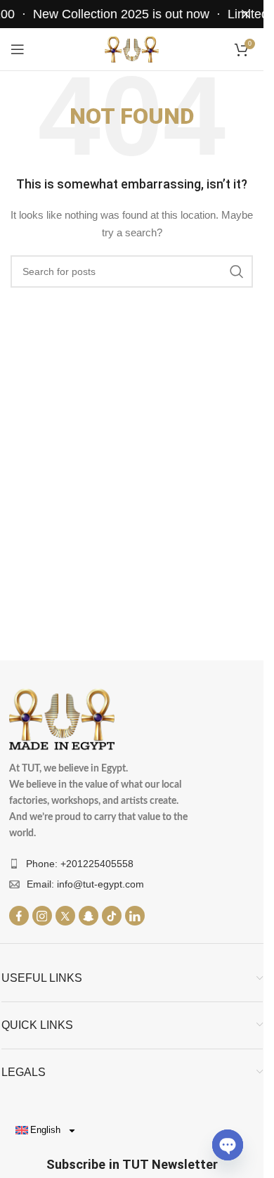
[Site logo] (131, 48)
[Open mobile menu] (18, 49)
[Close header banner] (245, 14)
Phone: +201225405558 (79, 863)
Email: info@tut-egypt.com (85, 884)
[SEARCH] (237, 271)
